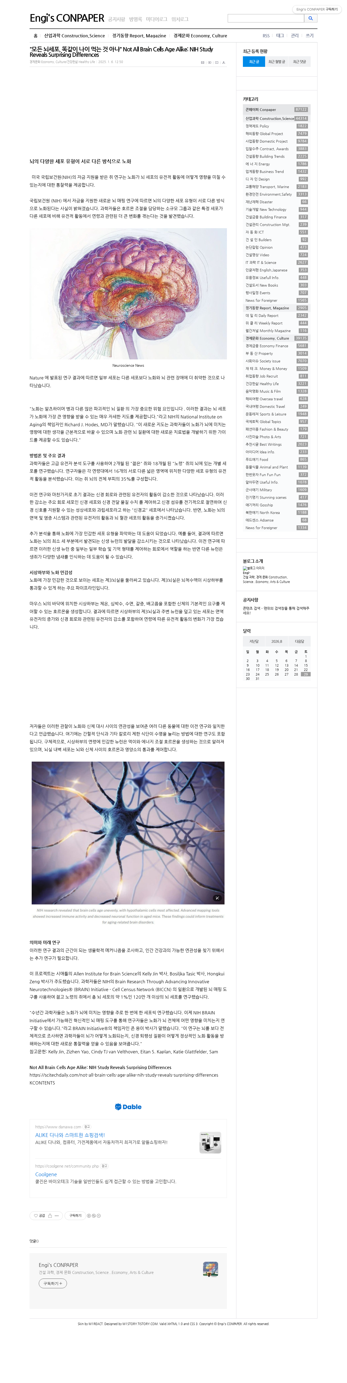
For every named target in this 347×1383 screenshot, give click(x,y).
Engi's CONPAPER (67, 18)
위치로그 (179, 19)
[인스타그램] (216, 65)
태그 (280, 35)
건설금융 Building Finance (276, 217)
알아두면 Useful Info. (276, 482)
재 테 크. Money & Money (276, 368)
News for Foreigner (276, 300)
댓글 (33, 1241)
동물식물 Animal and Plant (276, 467)
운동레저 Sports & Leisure (276, 414)
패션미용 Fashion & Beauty (276, 429)
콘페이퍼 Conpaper (276, 109)
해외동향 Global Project (276, 133)
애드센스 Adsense (276, 520)
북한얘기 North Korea (276, 512)
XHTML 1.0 (175, 1324)
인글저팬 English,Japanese (276, 270)
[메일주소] (203, 65)
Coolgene (46, 1174)
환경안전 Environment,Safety (276, 194)
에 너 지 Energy (276, 164)
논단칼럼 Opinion (276, 247)
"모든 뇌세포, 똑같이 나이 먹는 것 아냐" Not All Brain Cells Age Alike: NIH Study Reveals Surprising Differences (121, 52)
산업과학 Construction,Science (74, 35)
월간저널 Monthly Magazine (276, 330)
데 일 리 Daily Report (276, 315)
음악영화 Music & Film (276, 391)
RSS (266, 35)
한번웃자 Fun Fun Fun (276, 474)
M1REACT (96, 1324)
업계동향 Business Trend (276, 171)
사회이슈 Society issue (276, 361)
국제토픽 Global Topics (276, 421)
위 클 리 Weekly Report (276, 323)
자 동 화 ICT (276, 232)
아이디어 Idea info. (276, 452)
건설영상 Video (276, 255)
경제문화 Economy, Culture (200, 35)
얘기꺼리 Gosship (276, 505)
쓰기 (309, 35)
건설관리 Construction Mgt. (276, 224)
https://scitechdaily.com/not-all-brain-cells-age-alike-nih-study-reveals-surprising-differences (124, 1074)
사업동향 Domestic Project (276, 141)
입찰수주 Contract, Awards (276, 148)
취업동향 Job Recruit (276, 376)
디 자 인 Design (276, 179)
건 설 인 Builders (276, 239)
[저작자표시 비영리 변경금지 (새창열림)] (93, 1216)
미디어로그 (156, 19)
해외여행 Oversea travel (276, 398)
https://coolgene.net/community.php (67, 1166)
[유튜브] (209, 65)
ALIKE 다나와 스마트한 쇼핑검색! (70, 1135)
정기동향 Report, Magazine (139, 35)
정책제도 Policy (276, 126)
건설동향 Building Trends (276, 156)
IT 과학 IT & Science (276, 262)
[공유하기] (50, 1216)
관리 (294, 35)
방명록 (135, 19)
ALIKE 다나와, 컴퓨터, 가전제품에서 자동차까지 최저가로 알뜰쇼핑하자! (101, 1142)
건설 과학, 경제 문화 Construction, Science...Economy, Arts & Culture (96, 1272)
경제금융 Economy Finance (276, 345)
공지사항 (116, 19)
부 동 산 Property (276, 353)
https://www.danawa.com (58, 1127)
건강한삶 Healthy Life (276, 383)
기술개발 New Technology (276, 209)
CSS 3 (194, 1324)
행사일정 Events (276, 292)
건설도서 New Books (276, 285)
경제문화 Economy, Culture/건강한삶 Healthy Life (62, 62)
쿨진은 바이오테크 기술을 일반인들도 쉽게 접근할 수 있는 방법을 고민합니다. (105, 1181)
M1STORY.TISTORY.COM (140, 1324)
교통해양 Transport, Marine (276, 186)
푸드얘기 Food (276, 459)
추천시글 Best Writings (276, 444)
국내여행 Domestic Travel (276, 406)
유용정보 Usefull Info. (276, 277)
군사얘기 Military (276, 489)
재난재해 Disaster (276, 201)
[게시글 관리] (56, 1216)
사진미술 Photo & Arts (276, 436)
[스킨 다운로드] (223, 65)
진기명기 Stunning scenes (276, 497)
